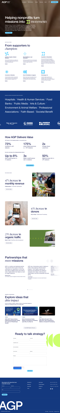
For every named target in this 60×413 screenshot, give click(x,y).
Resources (41, 2)
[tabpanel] (30, 355)
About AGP (29, 386)
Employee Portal (56, 411)
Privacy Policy (51, 411)
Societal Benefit (44, 111)
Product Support (41, 384)
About (45, 2)
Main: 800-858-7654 (53, 382)
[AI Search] (49, 2)
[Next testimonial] (51, 261)
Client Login (41, 382)
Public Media (21, 103)
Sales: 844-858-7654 (53, 384)
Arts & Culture (37, 103)
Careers (40, 388)
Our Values (46, 411)
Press (28, 388)
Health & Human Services (30, 99)
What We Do (24, 2)
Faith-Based (27, 111)
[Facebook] (52, 389)
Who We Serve (30, 2)
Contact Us (40, 386)
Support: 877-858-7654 (54, 386)
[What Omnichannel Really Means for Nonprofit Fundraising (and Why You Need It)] (30, 316)
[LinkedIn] (50, 389)
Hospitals (10, 99)
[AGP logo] (6, 2)
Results (36, 2)
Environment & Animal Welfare (21, 107)
